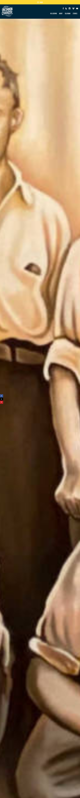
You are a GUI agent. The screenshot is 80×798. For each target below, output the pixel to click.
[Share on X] (1, 399)
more (41, 2)
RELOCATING (53, 13)
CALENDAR (67, 13)
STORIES (75, 13)
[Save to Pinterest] (1, 402)
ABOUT (61, 13)
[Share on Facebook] (1, 395)
